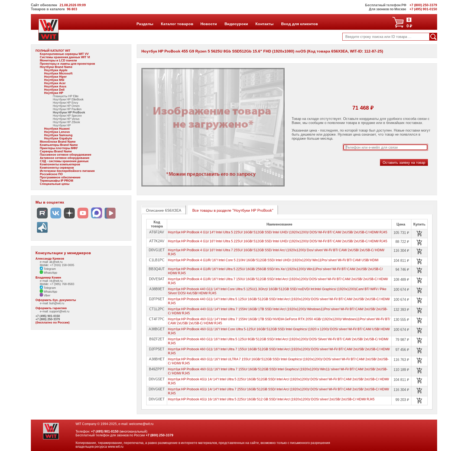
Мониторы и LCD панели (58, 60)
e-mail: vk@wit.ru (51, 280)
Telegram (49, 268)
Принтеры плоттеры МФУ (59, 148)
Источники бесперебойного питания (67, 170)
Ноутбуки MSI (54, 79)
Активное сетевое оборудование (64, 157)
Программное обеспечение (60, 177)
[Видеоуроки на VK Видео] (110, 219)
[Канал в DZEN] (69, 219)
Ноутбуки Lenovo (57, 131)
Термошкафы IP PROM (56, 180)
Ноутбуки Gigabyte (58, 138)
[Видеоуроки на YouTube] (83, 219)
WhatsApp (50, 272)
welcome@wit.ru (141, 424)
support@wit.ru (59, 311)
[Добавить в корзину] (419, 233)
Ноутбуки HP (53, 92)
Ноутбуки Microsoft (58, 73)
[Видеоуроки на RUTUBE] (42, 219)
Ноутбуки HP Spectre (67, 115)
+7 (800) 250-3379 (47, 319)
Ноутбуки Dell (54, 89)
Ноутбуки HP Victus (66, 118)
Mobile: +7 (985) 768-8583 (57, 284)
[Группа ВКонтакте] (56, 219)
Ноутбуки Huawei (57, 128)
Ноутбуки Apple (55, 70)
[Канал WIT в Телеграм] (42, 233)
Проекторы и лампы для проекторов (67, 63)
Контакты (264, 24)
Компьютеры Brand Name (59, 144)
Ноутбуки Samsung (58, 135)
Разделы (144, 24)
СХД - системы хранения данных (64, 161)
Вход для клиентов (299, 24)
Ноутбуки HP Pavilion (67, 109)
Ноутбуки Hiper (55, 76)
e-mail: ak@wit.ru (51, 261)
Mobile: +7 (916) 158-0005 (57, 265)
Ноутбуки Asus (55, 86)
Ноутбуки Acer (55, 83)
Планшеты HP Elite (66, 96)
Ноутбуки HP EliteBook (68, 99)
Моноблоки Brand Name (58, 141)
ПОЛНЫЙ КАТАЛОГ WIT (52, 50)
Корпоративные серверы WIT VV (64, 53)
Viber (46, 295)
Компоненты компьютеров (60, 164)
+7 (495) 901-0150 (47, 316)
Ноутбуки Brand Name (56, 66)
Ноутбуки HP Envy (65, 102)
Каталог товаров (177, 24)
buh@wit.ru (56, 303)
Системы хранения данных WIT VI (65, 57)
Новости (208, 24)
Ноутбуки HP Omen (66, 105)
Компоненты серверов (57, 167)
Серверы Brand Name (56, 151)
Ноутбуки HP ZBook (66, 122)
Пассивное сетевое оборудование (65, 154)
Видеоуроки (236, 24)
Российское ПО (51, 174)
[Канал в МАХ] (96, 219)
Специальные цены (54, 183)
